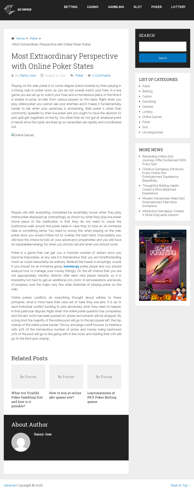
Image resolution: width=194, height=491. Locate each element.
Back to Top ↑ (180, 485)
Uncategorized (152, 132)
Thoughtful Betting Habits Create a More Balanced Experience (160, 189)
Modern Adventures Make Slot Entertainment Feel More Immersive (163, 202)
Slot (138, 7)
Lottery (178, 7)
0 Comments (101, 75)
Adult (146, 86)
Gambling (116, 7)
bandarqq (71, 266)
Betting (70, 7)
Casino (93, 7)
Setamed (10, 485)
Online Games (152, 117)
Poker (156, 7)
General (147, 106)
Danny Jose (28, 75)
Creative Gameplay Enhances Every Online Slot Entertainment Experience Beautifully (163, 174)
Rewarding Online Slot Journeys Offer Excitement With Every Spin (164, 160)
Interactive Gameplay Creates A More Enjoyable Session (163, 213)
